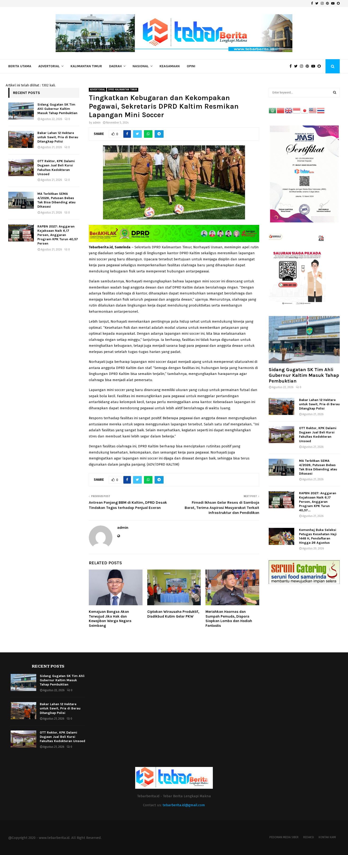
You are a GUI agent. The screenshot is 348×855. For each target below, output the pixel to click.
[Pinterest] (308, 66)
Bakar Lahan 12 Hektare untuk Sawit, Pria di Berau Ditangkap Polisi (57, 137)
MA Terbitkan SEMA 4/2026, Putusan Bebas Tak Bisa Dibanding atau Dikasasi (56, 200)
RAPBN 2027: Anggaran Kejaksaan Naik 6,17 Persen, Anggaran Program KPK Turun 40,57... (317, 501)
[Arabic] (273, 110)
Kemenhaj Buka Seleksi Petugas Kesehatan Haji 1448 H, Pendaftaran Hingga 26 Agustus (318, 536)
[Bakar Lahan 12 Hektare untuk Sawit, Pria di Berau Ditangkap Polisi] (21, 139)
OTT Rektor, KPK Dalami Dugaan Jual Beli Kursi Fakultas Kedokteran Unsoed (56, 167)
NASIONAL (141, 66)
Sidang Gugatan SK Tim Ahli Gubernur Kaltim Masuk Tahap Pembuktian (57, 108)
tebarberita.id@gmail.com (184, 805)
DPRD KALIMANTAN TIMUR (122, 89)
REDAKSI (308, 837)
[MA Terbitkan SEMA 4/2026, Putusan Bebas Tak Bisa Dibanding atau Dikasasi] (21, 200)
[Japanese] (305, 110)
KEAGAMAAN (170, 66)
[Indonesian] (297, 110)
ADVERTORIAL (49, 66)
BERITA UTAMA (19, 66)
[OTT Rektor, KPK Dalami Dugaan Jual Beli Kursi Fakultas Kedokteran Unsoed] (21, 167)
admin (97, 122)
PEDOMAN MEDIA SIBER (284, 837)
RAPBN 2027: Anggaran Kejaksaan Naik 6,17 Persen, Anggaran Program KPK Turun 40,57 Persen (57, 235)
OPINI (191, 66)
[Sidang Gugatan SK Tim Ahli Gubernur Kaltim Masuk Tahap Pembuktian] (21, 111)
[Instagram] (303, 66)
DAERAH (115, 66)
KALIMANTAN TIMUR (86, 66)
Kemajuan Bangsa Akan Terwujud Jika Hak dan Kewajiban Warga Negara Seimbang (110, 619)
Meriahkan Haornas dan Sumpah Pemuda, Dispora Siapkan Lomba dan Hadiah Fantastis (228, 619)
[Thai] (321, 110)
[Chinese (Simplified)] (281, 110)
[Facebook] (292, 66)
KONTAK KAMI (327, 837)
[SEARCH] (335, 92)
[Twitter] (297, 66)
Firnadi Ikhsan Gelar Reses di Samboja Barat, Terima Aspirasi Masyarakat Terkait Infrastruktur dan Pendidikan (222, 507)
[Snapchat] (320, 66)
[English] (289, 110)
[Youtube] (314, 66)
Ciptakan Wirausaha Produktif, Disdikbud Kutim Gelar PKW (173, 614)
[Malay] (313, 110)
